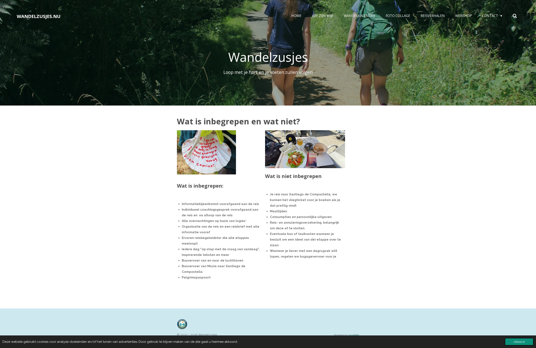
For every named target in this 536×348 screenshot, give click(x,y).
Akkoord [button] (519, 341)
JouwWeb (353, 335)
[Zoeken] (514, 16)
